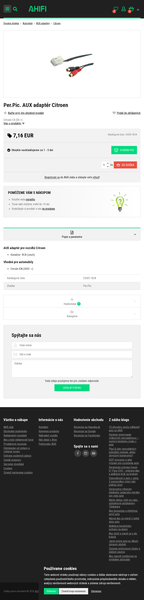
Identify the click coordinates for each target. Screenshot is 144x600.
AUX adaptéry (43, 23)
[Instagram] (85, 453)
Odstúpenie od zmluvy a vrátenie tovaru (17, 449)
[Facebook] (77, 453)
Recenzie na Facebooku (87, 435)
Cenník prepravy (12, 460)
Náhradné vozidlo (48, 435)
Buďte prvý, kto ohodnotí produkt (26, 113)
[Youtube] (93, 453)
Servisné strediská (14, 464)
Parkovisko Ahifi (47, 444)
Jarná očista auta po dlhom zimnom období (123, 542)
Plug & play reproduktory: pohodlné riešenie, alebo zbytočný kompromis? (123, 452)
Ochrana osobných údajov (17, 455)
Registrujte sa (52, 177)
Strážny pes (127, 150)
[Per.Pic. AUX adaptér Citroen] (72, 64)
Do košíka (128, 165)
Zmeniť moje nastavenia (73, 591)
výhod (96, 177)
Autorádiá (27, 23)
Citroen (57, 23)
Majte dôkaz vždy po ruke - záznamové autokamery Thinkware (124, 503)
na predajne (48, 208)
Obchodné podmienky (15, 431)
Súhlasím (51, 591)
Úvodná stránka (11, 23)
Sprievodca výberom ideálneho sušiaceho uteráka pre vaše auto (124, 492)
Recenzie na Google (85, 431)
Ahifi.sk (38, 591)
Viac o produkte (13, 123)
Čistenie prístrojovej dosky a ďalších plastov (124, 550)
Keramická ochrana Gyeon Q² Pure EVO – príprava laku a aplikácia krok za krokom (124, 471)
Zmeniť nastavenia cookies (18, 472)
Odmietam (96, 591)
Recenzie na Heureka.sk (87, 427)
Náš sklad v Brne (48, 439)
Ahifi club (9, 427)
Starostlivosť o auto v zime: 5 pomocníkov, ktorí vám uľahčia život (124, 482)
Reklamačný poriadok (15, 435)
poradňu (30, 199)
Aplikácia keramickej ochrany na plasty (120, 527)
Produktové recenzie (15, 444)
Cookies (8, 468)
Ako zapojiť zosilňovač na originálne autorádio (123, 558)
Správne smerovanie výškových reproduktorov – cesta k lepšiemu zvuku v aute (124, 439)
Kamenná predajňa (49, 431)
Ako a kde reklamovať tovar (19, 439)
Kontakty (43, 427)
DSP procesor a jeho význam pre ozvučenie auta (124, 461)
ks (111, 165)
